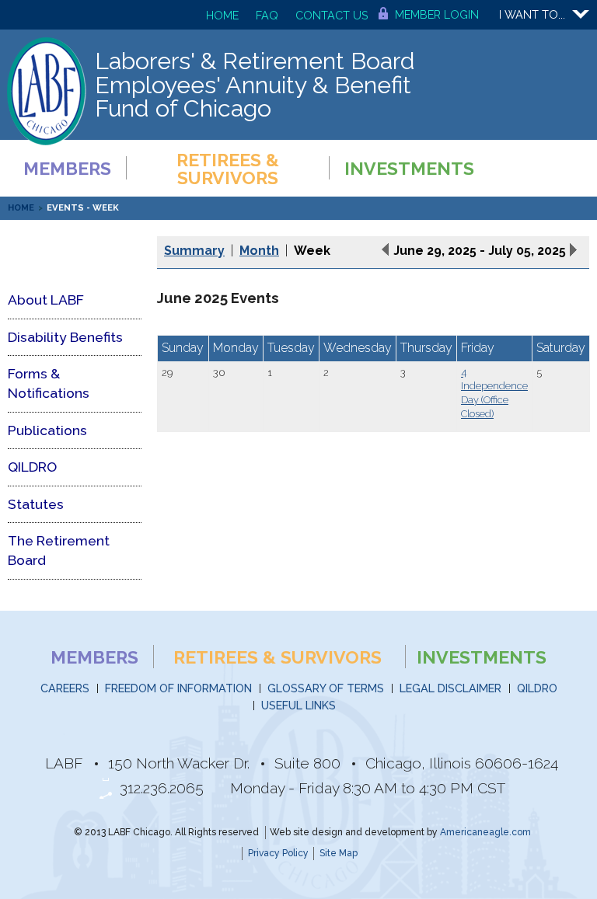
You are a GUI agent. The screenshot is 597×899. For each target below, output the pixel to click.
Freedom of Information (178, 688)
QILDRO (537, 688)
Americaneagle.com (485, 832)
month (259, 250)
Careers (64, 688)
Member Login (437, 14)
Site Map (338, 853)
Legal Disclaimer (450, 688)
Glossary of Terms (325, 688)
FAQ (267, 15)
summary (194, 250)
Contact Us (331, 15)
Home (222, 15)
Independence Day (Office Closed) (494, 400)
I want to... (532, 14)
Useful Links (298, 705)
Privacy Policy (278, 853)
